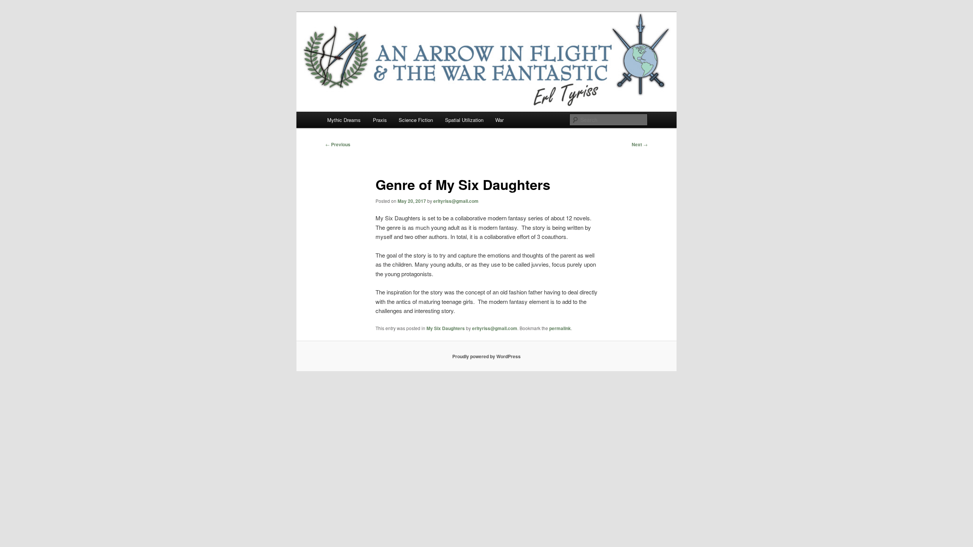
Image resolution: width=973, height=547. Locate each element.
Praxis (380, 119)
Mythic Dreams (344, 119)
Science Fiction (416, 119)
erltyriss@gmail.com (456, 201)
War (499, 119)
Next (640, 144)
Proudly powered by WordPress (486, 356)
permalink (560, 328)
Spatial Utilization (464, 119)
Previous (337, 144)
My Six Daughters (445, 328)
